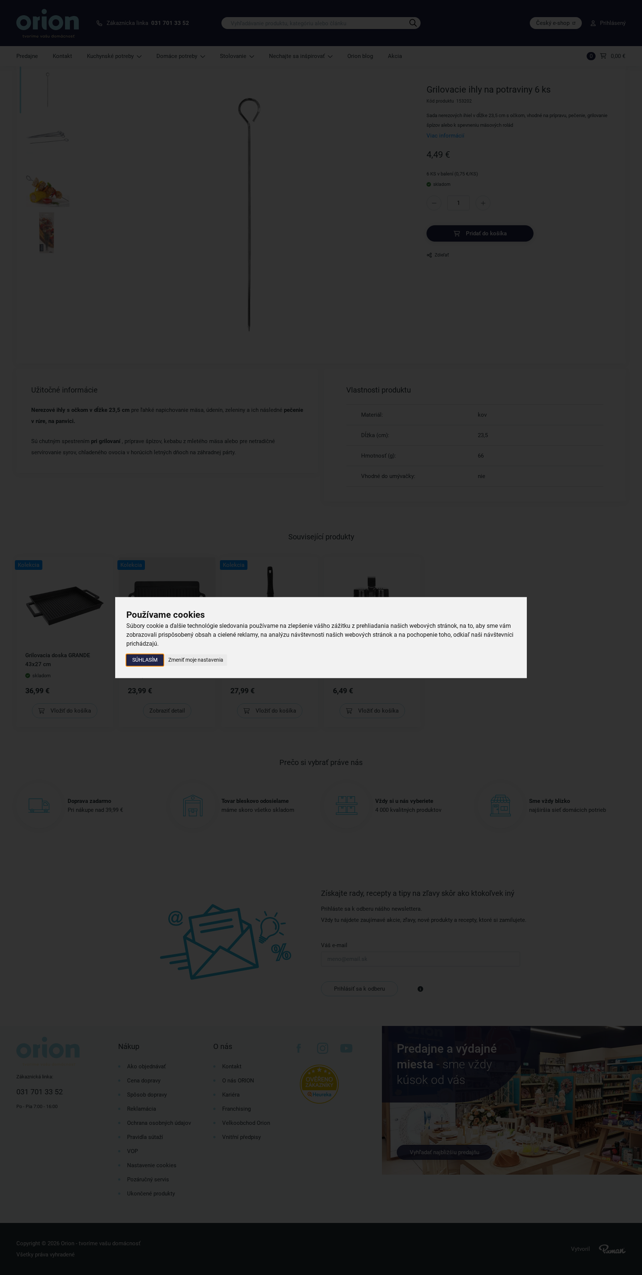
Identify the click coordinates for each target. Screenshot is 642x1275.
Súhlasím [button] (145, 660)
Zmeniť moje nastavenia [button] (195, 660)
